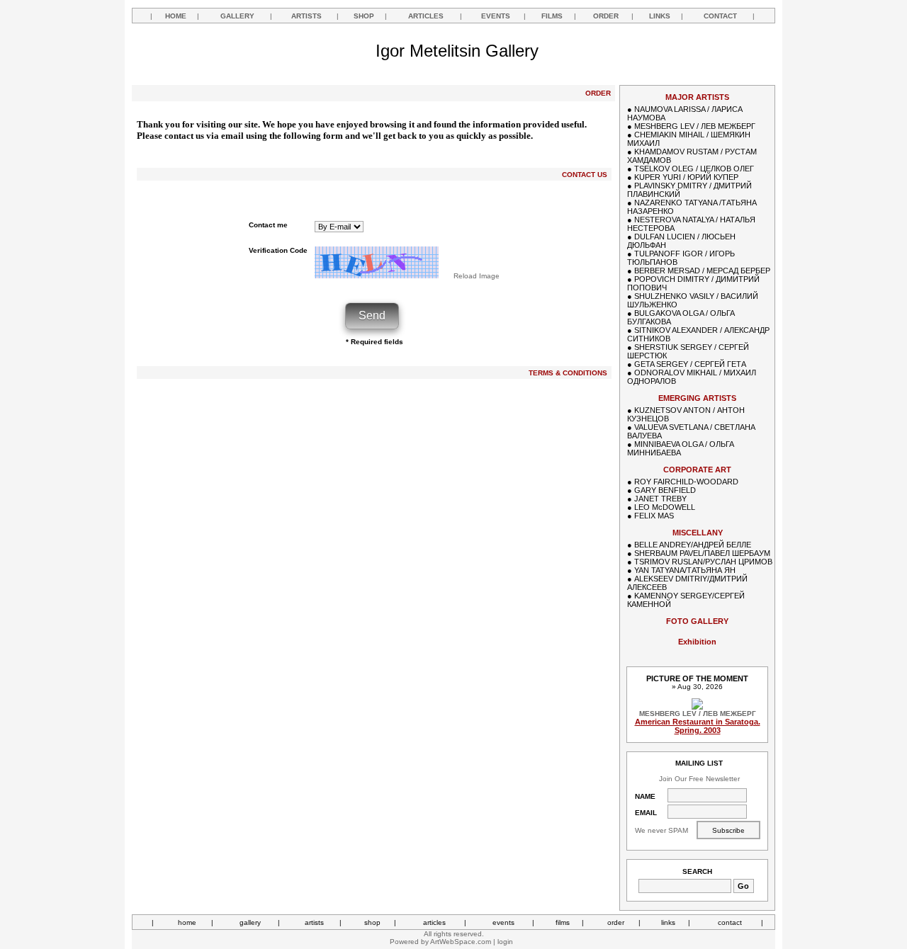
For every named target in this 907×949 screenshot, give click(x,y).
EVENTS (495, 16)
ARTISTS (306, 16)
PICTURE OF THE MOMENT (697, 678)
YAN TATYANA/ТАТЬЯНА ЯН (685, 570)
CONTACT (720, 16)
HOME (175, 16)
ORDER (606, 16)
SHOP (364, 16)
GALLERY (237, 16)
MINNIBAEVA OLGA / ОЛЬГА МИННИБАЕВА (680, 448)
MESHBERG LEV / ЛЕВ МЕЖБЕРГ (694, 126)
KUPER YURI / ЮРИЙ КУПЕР (686, 177)
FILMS (552, 16)
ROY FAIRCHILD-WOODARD (686, 481)
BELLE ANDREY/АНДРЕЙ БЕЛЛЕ (692, 544)
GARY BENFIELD (665, 490)
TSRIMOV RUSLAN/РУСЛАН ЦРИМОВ (703, 561)
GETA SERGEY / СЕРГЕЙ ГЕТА (690, 364)
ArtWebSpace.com (460, 941)
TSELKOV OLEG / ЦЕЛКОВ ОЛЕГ (694, 168)
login (505, 941)
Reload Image (477, 276)
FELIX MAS (654, 515)
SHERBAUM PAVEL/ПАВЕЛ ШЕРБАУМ (702, 553)
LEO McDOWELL (664, 507)
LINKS (659, 16)
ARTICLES (426, 16)
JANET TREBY (660, 498)
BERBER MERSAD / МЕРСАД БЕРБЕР (702, 270)
